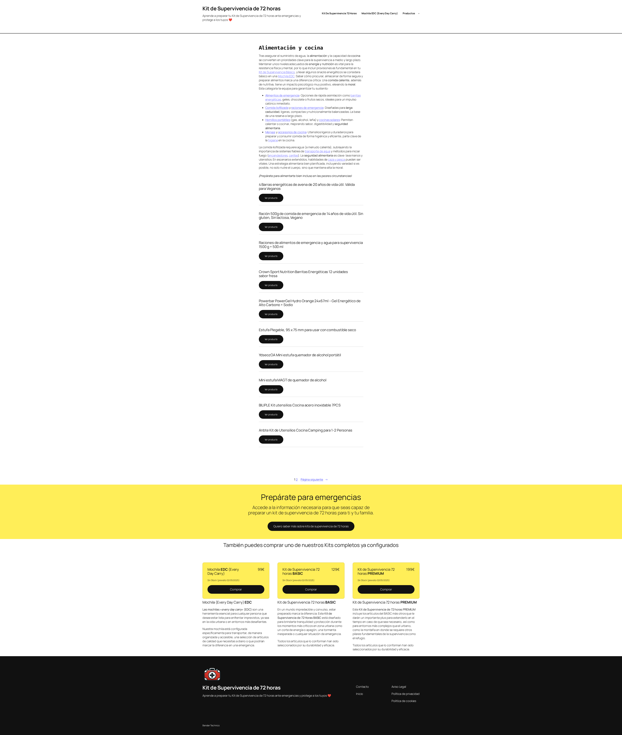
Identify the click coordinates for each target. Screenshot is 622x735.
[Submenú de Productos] (419, 13)
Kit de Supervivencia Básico (277, 72)
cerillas (293, 155)
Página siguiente (314, 479)
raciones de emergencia (307, 108)
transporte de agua (317, 151)
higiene (273, 140)
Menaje (270, 132)
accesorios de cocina (292, 132)
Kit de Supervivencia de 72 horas (241, 8)
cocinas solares (329, 120)
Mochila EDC (286, 76)
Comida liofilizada (276, 108)
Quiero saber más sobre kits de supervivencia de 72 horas (310, 526)
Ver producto (271, 197)
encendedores (278, 155)
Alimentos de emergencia (282, 95)
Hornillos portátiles (277, 120)
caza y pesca (336, 159)
